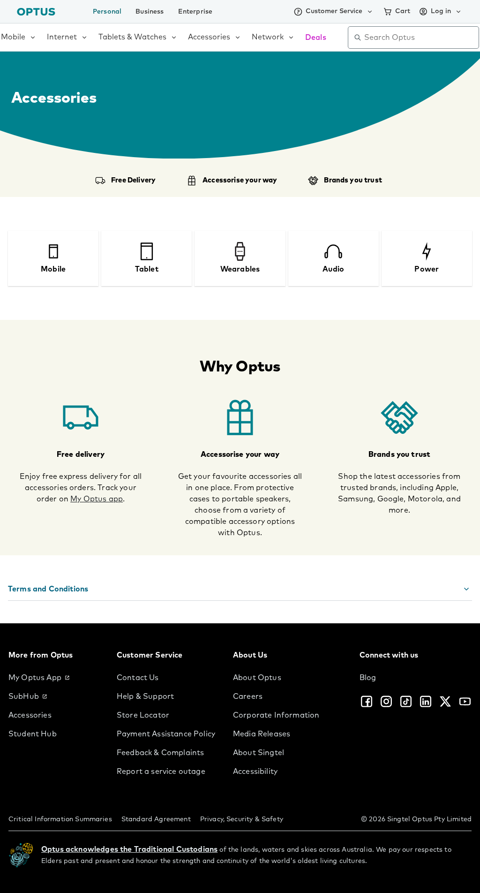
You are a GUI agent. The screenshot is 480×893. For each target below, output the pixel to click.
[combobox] (420, 37)
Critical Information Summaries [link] (60, 819)
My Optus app (96, 499)
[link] (55, 677)
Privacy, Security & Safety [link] (241, 819)
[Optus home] (36, 11)
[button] (240, 589)
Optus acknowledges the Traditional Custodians (129, 849)
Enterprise (195, 11)
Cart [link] (402, 11)
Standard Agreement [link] (156, 819)
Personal (107, 11)
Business (149, 11)
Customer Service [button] (334, 11)
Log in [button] (441, 11)
